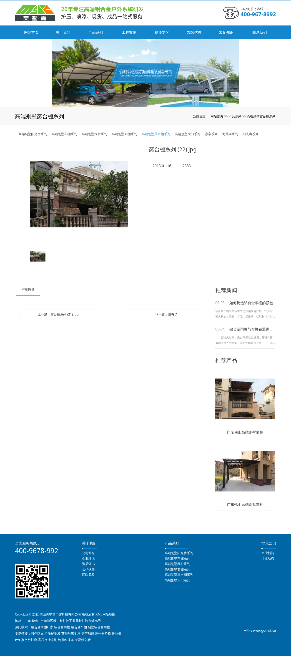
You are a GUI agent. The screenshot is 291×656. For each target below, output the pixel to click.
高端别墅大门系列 (187, 134)
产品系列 (235, 116)
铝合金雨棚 (62, 627)
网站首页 (217, 116)
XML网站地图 (105, 614)
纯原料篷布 (66, 640)
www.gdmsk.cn (264, 630)
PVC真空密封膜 (26, 640)
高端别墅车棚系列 (64, 134)
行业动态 (267, 558)
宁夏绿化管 (83, 640)
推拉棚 (116, 633)
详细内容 (28, 289)
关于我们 (89, 543)
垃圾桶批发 (52, 633)
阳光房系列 (250, 134)
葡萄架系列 (230, 134)
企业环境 (88, 558)
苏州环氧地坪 (70, 633)
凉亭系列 (211, 134)
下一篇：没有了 (166, 314)
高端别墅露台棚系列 (261, 116)
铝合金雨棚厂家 (42, 627)
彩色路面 (37, 633)
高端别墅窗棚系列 (124, 134)
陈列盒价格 (103, 633)
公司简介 (88, 553)
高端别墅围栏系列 (94, 134)
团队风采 (88, 575)
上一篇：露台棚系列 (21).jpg (58, 314)
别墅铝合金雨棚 (99, 627)
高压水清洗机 (47, 640)
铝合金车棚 (79, 627)
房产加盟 (87, 633)
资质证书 (88, 564)
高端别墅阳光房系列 (32, 134)
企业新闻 (267, 553)
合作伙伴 (88, 569)
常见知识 (268, 543)
